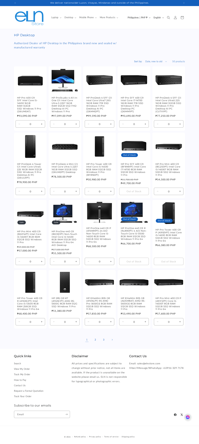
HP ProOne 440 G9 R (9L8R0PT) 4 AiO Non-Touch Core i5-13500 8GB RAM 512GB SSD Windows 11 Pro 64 (134, 233)
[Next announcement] (183, 3)
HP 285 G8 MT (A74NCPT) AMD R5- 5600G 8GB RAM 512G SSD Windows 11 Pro (64, 302)
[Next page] (112, 339)
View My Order (22, 369)
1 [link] (87, 339)
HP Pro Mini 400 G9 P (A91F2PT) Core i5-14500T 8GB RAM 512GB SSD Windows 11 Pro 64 (168, 303)
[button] (56, 17)
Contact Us (20, 385)
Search (17, 363)
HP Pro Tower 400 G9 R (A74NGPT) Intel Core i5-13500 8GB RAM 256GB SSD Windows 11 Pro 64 (29, 303)
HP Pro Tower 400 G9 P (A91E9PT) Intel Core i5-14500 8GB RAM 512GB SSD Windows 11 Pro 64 (168, 235)
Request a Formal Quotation (29, 391)
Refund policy (80, 437)
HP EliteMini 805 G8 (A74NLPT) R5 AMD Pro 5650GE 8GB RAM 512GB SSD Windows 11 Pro (99, 303)
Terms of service (111, 437)
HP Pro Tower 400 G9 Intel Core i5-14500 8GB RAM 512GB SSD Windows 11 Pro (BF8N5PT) (99, 169)
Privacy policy (95, 437)
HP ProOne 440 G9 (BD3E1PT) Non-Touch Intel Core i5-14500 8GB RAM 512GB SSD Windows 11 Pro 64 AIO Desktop (64, 238)
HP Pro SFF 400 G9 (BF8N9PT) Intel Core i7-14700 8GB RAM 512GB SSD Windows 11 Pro (133, 169)
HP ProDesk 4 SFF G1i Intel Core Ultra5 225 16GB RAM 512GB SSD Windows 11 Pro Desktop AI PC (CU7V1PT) (168, 104)
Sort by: (138, 61)
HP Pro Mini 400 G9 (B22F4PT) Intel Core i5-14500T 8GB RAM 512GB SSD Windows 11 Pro (29, 237)
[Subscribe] (66, 414)
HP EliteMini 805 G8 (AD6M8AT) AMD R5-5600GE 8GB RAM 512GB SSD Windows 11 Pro (133, 303)
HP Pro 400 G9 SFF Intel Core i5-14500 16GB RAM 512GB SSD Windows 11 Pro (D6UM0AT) (29, 104)
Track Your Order (23, 396)
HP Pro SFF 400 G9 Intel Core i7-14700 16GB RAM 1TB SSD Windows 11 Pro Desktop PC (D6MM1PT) (132, 104)
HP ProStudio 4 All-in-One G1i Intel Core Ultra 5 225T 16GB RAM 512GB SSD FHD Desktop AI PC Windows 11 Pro (65, 104)
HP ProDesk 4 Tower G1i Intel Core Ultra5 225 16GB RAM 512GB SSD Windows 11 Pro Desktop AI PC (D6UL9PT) (29, 171)
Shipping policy (128, 437)
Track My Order (22, 374)
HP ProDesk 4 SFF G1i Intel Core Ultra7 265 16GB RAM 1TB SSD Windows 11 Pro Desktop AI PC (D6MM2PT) (99, 104)
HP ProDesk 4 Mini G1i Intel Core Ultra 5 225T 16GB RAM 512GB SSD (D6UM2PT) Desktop (65, 168)
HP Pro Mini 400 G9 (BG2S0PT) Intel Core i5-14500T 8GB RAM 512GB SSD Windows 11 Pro (167, 169)
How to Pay (20, 380)
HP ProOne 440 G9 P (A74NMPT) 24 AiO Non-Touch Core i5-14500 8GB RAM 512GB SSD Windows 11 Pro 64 (98, 235)
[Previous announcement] (15, 3)
